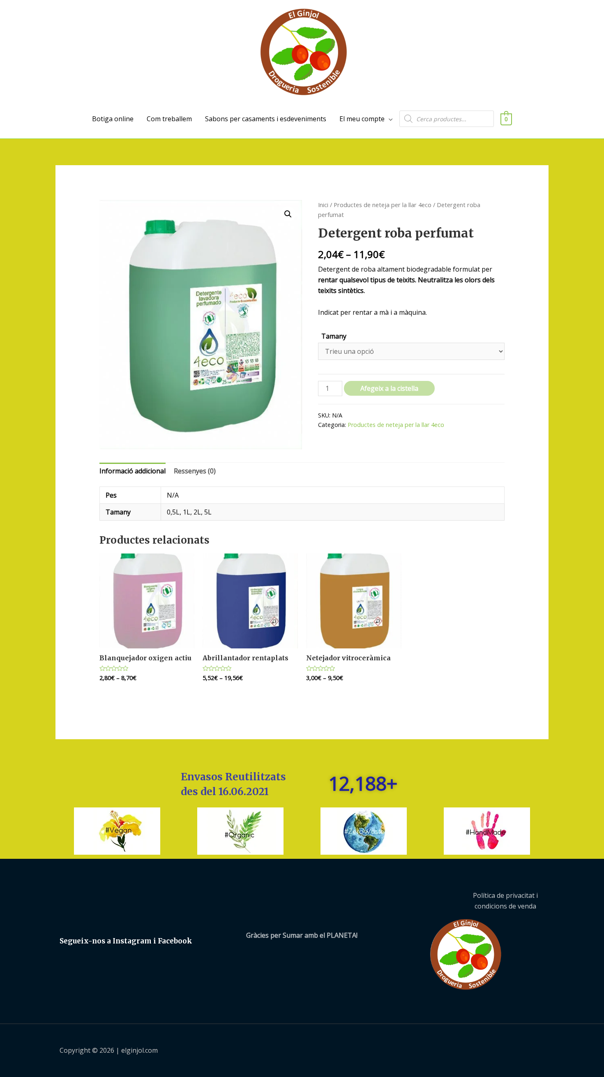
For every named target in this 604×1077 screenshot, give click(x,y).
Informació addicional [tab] (132, 470)
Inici (323, 205)
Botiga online (113, 118)
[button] (288, 214)
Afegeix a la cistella (389, 388)
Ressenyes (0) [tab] (195, 470)
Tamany (333, 336)
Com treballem (169, 118)
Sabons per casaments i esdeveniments (265, 118)
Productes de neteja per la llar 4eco (382, 205)
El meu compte (362, 118)
